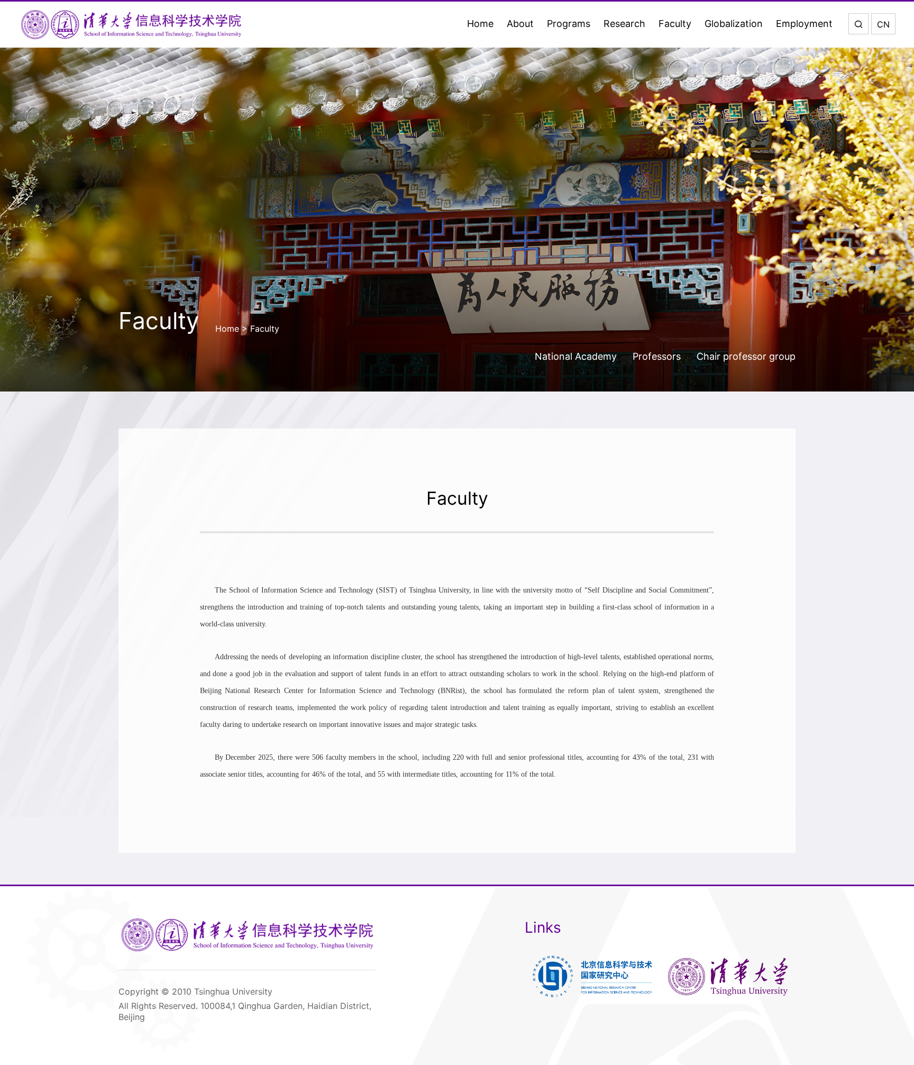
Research (624, 23)
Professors (657, 356)
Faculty (675, 23)
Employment (804, 23)
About (520, 23)
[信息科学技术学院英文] (131, 24)
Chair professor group (746, 356)
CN (883, 24)
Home (480, 23)
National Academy (576, 356)
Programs (568, 23)
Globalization (734, 23)
